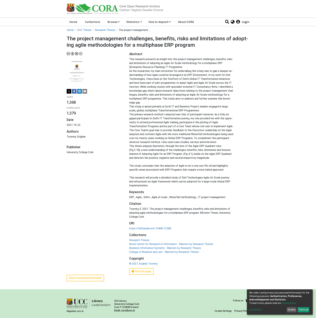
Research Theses (105, 30)
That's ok (303, 309)
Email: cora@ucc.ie (124, 310)
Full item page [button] (142, 271)
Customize (255, 309)
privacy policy (289, 303)
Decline (291, 309)
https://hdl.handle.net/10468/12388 (150, 228)
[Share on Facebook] (74, 91)
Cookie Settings (223, 311)
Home (73, 22)
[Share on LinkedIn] (79, 91)
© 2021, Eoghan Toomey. (143, 263)
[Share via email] (84, 91)
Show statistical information (85, 278)
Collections (92, 22)
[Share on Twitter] (69, 91)
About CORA (186, 22)
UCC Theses (84, 30)
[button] (232, 22)
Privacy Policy (241, 311)
